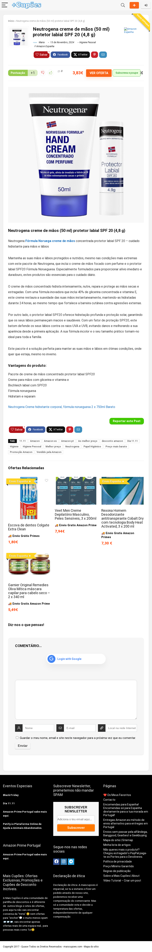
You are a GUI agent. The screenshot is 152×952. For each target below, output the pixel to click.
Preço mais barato (116, 446)
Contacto (109, 799)
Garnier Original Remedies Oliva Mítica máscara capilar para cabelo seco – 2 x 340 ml (29, 591)
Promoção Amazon (21, 452)
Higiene (14, 446)
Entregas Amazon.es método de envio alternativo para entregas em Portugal (125, 823)
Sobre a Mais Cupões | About (121, 875)
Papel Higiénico (92, 446)
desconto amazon (112, 441)
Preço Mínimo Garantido (118, 866)
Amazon (35, 441)
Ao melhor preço (87, 441)
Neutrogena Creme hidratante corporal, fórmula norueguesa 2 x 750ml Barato (61, 407)
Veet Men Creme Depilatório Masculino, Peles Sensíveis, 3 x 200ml (75, 514)
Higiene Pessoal (87, 42)
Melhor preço (53, 446)
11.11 (22, 441)
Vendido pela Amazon (49, 452)
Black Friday (11, 795)
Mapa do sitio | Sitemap (118, 840)
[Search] (123, 5)
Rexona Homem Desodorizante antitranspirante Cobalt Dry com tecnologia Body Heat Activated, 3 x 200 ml (122, 518)
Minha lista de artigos (117, 844)
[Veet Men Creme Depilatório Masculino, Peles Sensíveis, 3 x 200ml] (76, 479)
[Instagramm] (64, 862)
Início (11, 21)
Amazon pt (67, 441)
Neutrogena (72, 446)
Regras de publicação (117, 871)
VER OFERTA (99, 73)
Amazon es (50, 441)
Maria (41, 42)
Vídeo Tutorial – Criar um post (122, 880)
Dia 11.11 (132, 441)
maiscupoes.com (73, 946)
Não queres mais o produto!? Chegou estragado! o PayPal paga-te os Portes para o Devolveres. (125, 853)
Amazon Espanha (45, 46)
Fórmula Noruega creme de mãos (50, 241)
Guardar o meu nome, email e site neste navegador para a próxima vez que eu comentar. (78, 738)
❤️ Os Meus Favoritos (117, 795)
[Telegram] (71, 862)
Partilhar (134, 5)
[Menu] (5, 5)
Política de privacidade (117, 861)
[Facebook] (56, 862)
